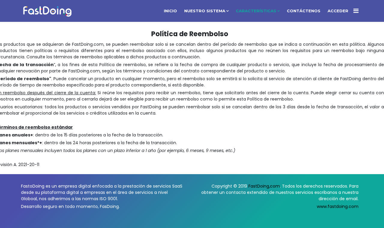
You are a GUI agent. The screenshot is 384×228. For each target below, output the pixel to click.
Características (256, 10)
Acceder (338, 10)
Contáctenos (303, 10)
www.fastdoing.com (337, 206)
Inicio (170, 10)
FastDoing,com (264, 186)
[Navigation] (355, 11)
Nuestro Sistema (204, 10)
